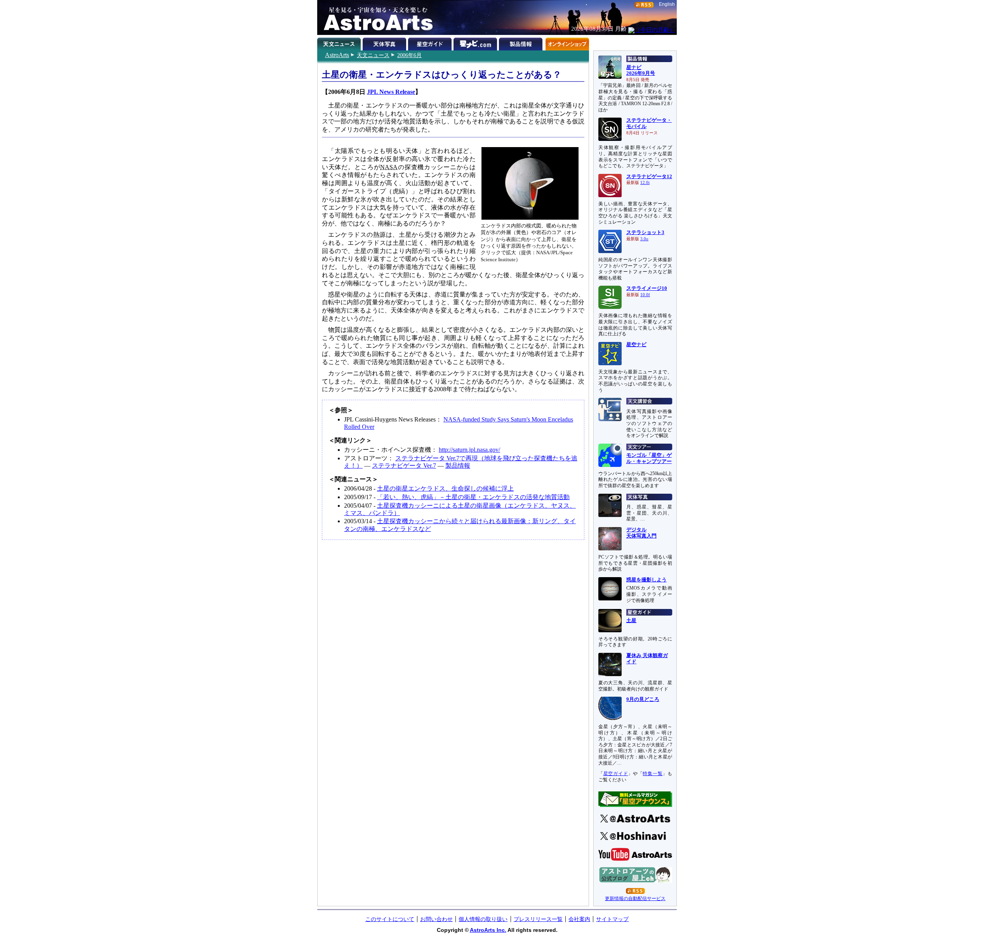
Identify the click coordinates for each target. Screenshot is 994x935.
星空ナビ (636, 344)
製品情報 (521, 42)
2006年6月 (409, 55)
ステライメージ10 (646, 288)
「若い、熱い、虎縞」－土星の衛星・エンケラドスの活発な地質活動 (473, 497)
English (667, 4)
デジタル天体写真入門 (641, 533)
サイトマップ (612, 919)
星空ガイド (431, 42)
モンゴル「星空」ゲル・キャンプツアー (649, 458)
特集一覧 (652, 773)
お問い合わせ (436, 919)
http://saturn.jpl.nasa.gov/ (469, 449)
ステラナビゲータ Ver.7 (404, 465)
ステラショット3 (645, 232)
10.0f (645, 295)
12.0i (645, 182)
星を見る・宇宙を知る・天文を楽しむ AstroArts (375, 17)
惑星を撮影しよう (646, 580)
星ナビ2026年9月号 (640, 70)
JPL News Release (391, 91)
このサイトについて (389, 919)
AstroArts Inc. (488, 930)
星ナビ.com (476, 42)
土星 (631, 620)
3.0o (644, 239)
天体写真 (385, 42)
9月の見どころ (642, 699)
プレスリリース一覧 (538, 919)
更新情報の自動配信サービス (635, 898)
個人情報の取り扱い (483, 919)
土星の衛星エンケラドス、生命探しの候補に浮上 (445, 488)
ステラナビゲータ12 (649, 176)
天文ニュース (373, 55)
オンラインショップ (567, 42)
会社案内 (579, 919)
